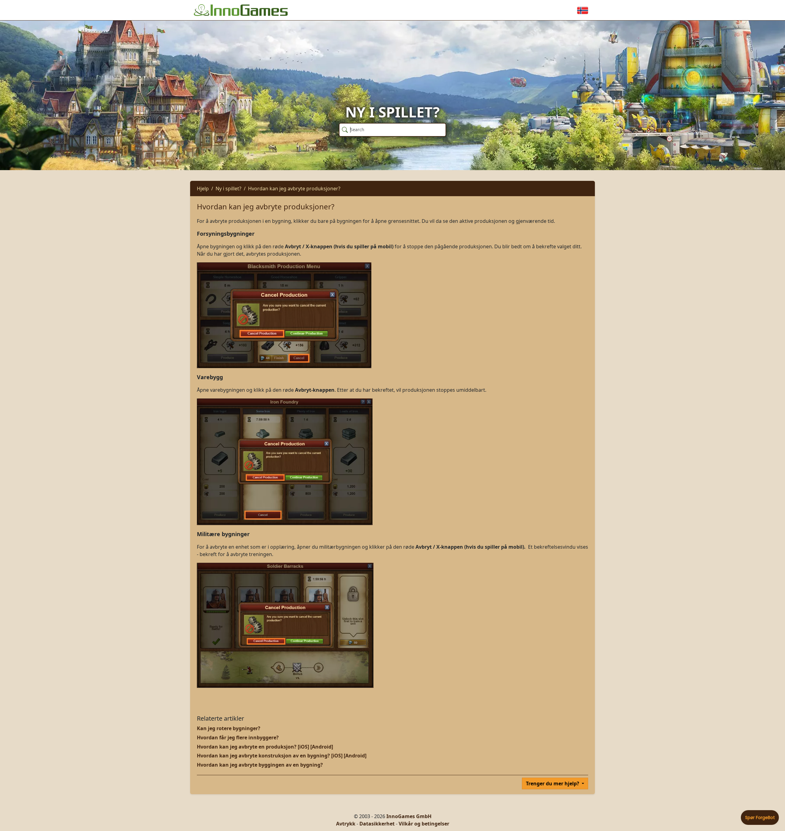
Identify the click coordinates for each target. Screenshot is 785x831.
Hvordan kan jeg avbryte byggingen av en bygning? (260, 764)
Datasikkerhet (377, 823)
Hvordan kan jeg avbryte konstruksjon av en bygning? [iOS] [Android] (281, 755)
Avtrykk (345, 823)
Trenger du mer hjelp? (553, 783)
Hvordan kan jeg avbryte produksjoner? (294, 188)
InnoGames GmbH (408, 816)
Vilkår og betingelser (424, 823)
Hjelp (203, 188)
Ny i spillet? (228, 188)
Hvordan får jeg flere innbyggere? (238, 737)
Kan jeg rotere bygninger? (228, 728)
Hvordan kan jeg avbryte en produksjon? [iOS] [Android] (265, 746)
